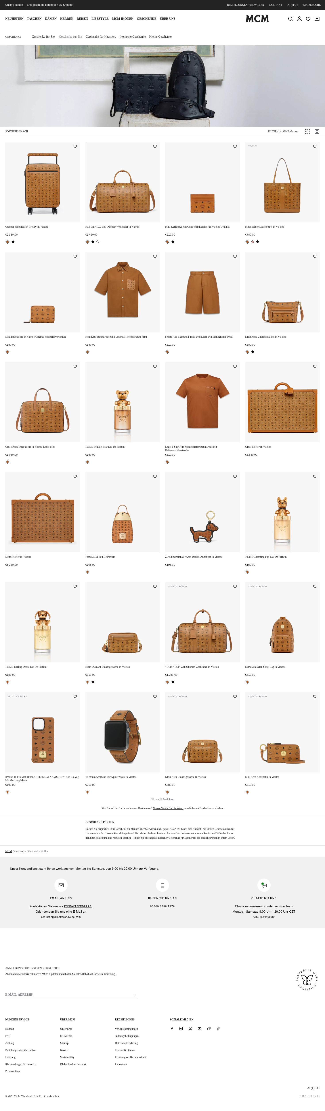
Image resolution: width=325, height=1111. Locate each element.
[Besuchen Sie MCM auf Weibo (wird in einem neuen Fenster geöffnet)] (209, 1029)
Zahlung (9, 1043)
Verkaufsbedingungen (126, 1028)
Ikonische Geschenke (133, 36)
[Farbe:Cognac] (7, 242)
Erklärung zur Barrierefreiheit (130, 1057)
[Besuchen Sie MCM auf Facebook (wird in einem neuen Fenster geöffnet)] (172, 1029)
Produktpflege (12, 1071)
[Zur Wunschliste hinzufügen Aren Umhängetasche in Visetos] (315, 257)
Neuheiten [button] (14, 18)
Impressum (121, 1064)
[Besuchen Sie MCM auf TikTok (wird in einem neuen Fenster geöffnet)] (218, 1029)
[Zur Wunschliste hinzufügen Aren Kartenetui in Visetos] (315, 697)
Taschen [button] (34, 18)
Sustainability (67, 1057)
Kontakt (275, 4)
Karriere (64, 1050)
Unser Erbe (66, 1028)
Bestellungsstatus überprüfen (20, 1050)
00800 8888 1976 (162, 906)
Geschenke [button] (146, 18)
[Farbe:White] (98, 242)
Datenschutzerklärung (126, 1043)
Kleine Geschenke (160, 36)
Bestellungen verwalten (245, 4)
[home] (257, 21)
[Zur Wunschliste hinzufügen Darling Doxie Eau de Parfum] (75, 587)
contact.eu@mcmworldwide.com (61, 917)
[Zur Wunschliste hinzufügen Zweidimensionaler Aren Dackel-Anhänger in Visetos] (235, 477)
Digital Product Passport (73, 1064)
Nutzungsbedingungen (127, 1035)
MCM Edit (66, 1035)
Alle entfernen (290, 131)
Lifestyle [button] (100, 18)
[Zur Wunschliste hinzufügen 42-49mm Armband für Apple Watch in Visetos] (155, 697)
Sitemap (64, 1043)
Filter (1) (274, 131)
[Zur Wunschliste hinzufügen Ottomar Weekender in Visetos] (155, 147)
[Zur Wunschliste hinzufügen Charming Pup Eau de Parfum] (315, 477)
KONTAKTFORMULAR (78, 906)
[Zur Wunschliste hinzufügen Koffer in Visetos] (315, 367)
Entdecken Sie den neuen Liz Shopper (50, 4)
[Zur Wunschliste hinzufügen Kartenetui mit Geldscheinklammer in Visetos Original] (235, 147)
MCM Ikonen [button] (122, 18)
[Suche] (290, 18)
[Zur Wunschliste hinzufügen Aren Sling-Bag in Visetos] (315, 587)
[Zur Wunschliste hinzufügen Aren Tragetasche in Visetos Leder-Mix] (75, 367)
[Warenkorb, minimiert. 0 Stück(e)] (317, 18)
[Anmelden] (299, 18)
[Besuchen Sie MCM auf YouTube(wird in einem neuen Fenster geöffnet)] (200, 1029)
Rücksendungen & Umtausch (20, 1064)
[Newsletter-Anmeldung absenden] (134, 995)
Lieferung (10, 1057)
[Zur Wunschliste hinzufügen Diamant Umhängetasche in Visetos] (155, 587)
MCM (8, 851)
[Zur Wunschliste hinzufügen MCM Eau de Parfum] (155, 477)
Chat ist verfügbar (264, 916)
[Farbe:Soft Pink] (253, 242)
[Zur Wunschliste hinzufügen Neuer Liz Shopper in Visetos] (315, 147)
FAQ (8, 1035)
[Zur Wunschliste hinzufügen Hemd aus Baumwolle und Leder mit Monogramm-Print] (155, 257)
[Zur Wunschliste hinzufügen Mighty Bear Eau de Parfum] (155, 367)
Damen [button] (51, 18)
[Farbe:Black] (13, 242)
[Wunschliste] (308, 18)
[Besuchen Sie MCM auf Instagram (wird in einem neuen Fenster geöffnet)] (181, 1029)
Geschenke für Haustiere (101, 36)
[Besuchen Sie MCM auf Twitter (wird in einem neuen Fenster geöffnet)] (190, 1029)
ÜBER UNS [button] (167, 18)
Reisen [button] (82, 18)
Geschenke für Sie (43, 36)
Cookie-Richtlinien (125, 1050)
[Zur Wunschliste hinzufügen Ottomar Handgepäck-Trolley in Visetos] (75, 147)
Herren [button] (66, 18)
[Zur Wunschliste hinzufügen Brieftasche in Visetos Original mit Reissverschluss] (75, 257)
